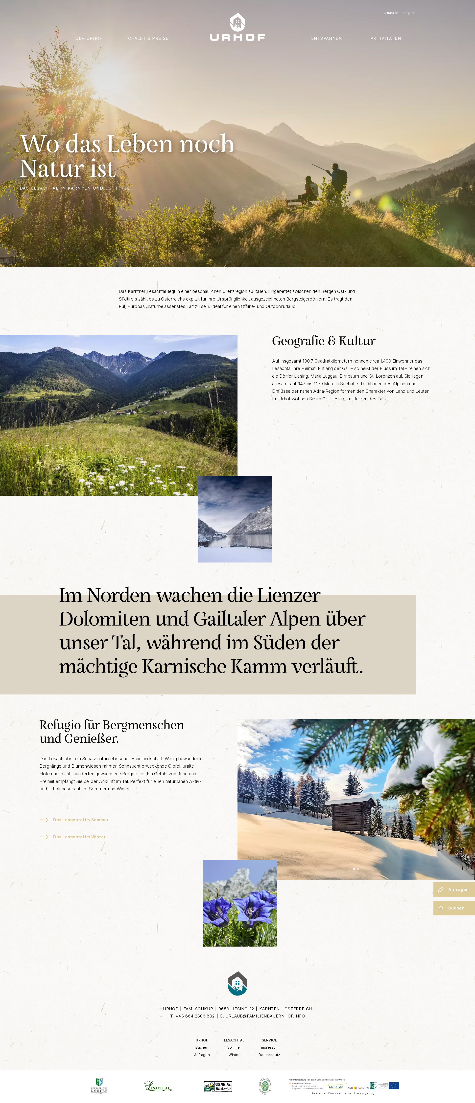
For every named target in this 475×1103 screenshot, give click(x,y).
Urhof (202, 1040)
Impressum (270, 1047)
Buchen (201, 1047)
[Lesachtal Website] (158, 1086)
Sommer (234, 1047)
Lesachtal (234, 1040)
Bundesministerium (340, 1093)
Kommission (318, 1093)
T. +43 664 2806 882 (192, 1016)
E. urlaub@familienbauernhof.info (262, 1016)
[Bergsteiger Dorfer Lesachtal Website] (99, 1086)
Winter (234, 1055)
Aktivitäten (386, 38)
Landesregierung (364, 1093)
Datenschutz (269, 1055)
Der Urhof (88, 38)
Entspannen (326, 38)
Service (269, 1040)
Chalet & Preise (148, 38)
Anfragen (202, 1055)
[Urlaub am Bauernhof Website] (218, 1086)
